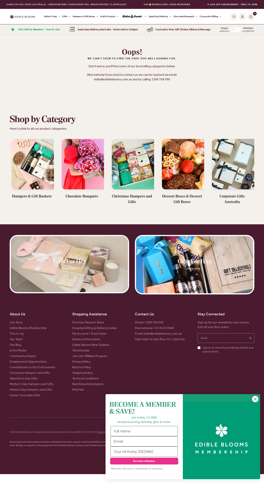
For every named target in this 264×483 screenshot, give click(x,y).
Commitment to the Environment (32, 367)
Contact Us (144, 314)
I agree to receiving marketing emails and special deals (227, 349)
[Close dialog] (255, 399)
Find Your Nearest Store (88, 322)
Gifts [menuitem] (64, 16)
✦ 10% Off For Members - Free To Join (232, 4)
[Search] (234, 16)
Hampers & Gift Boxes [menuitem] (84, 16)
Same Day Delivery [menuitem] (158, 16)
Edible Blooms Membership (28, 328)
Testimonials (80, 350)
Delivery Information (86, 339)
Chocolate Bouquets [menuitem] (183, 16)
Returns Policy (81, 367)
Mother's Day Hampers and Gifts (32, 384)
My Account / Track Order (89, 333)
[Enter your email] (249, 338)
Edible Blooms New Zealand (90, 345)
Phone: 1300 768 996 (149, 322)
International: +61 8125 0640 (154, 328)
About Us (17, 314)
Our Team (16, 339)
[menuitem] (133, 17)
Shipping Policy (82, 373)
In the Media (18, 350)
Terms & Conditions (85, 378)
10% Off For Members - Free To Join (39, 29)
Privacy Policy (81, 361)
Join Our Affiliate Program (89, 356)
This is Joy (17, 333)
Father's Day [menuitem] (50, 16)
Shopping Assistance (89, 314)
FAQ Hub (78, 389)
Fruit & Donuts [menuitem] (107, 16)
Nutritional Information (87, 384)
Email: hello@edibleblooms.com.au (158, 333)
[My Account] (242, 16)
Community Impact (23, 356)
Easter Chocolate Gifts (25, 395)
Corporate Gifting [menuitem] (209, 16)
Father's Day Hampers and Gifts (31, 389)
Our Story (16, 322)
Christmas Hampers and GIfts (30, 373)
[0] (250, 16)
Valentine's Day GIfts (24, 378)
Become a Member (144, 461)
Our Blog (15, 345)
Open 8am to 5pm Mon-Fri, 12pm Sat (160, 339)
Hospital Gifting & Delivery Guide (94, 328)
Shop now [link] (68, 268)
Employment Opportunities (28, 361)
